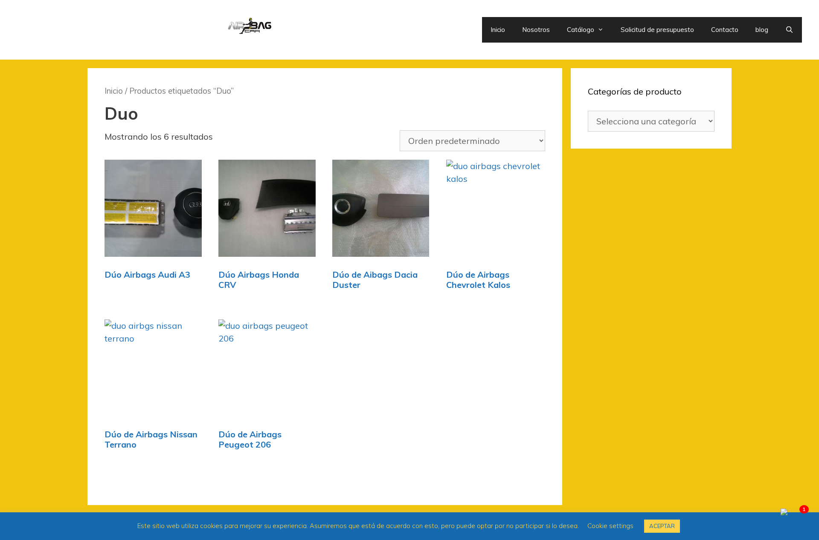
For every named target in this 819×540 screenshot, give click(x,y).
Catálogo (580, 30)
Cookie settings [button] (610, 526)
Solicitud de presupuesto (657, 30)
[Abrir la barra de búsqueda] (789, 30)
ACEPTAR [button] (662, 526)
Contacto (724, 30)
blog (761, 30)
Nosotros (536, 30)
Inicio (498, 30)
